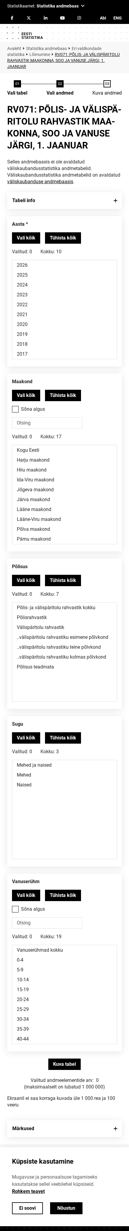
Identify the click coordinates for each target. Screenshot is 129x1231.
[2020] (64, 324)
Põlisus (20, 566)
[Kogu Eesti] (64, 450)
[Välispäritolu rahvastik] (64, 627)
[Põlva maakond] (64, 529)
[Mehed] (64, 775)
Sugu (17, 724)
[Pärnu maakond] (64, 539)
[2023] (64, 295)
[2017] (64, 354)
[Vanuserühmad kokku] (64, 950)
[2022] (64, 305)
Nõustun (66, 1208)
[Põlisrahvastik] (64, 617)
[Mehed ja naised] (64, 765)
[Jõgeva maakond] (64, 490)
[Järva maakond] (64, 499)
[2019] (64, 334)
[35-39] (64, 1029)
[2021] (64, 314)
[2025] (64, 275)
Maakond (22, 381)
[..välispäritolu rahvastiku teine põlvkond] (64, 647)
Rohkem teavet (28, 1191)
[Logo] (25, 33)
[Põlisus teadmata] (64, 667)
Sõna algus (33, 409)
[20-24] (64, 999)
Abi (103, 18)
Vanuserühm (26, 881)
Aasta (18, 224)
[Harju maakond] (64, 460)
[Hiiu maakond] (64, 470)
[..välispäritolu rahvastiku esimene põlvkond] (64, 637)
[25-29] (64, 1009)
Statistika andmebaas (46, 48)
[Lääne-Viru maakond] (64, 519)
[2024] (64, 285)
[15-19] (64, 989)
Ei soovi (27, 1208)
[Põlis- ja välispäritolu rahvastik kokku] (64, 608)
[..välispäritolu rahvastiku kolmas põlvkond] (64, 657)
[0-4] (64, 960)
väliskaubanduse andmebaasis (40, 181)
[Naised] (64, 785)
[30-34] (64, 1019)
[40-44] (64, 1039)
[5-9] (64, 970)
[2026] (64, 265)
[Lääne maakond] (64, 509)
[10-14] (64, 980)
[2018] (64, 344)
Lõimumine (39, 54)
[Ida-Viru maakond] (64, 480)
